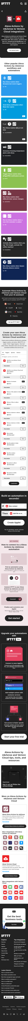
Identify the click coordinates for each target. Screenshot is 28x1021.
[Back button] (2, 11)
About (20, 1009)
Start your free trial (14, 737)
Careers (12, 1006)
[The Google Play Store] (19, 997)
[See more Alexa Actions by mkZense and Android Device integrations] (18, 837)
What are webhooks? (6, 983)
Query (9, 383)
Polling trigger (11, 434)
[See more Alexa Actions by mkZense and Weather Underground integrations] (7, 848)
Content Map (4, 953)
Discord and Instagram (19, 942)
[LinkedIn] (7, 1014)
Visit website (5, 821)
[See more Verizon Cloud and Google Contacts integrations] (7, 887)
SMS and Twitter (18, 955)
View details (7, 365)
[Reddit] (24, 1014)
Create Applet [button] (14, 522)
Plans (2, 957)
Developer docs (5, 959)
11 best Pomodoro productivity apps (10, 985)
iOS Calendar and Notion (20, 944)
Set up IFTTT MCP (14, 322)
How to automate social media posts (10, 990)
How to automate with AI (7, 972)
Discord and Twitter (19, 966)
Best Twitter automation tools (8, 974)
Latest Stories (6, 970)
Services (3, 942)
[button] (26, 4)
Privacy (14, 1009)
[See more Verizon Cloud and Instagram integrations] (18, 897)
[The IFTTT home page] (5, 3)
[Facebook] (4, 1014)
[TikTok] (20, 1014)
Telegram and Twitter (19, 963)
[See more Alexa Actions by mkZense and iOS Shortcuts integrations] (7, 842)
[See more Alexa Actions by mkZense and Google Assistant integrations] (18, 848)
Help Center (4, 951)
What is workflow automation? (8, 979)
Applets (3, 946)
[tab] (2, 353)
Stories (3, 944)
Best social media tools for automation (10, 992)
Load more (14, 483)
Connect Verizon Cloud (11, 876)
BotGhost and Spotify (19, 953)
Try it (23, 365)
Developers (6, 1006)
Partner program (21, 1006)
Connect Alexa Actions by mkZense (14, 826)
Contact (8, 1009)
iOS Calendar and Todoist (20, 961)
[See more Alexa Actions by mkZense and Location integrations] (18, 842)
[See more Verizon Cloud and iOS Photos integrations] (7, 892)
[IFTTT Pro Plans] (23, 382)
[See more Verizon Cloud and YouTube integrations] (18, 892)
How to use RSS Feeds (7, 981)
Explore (4, 940)
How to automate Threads (7, 988)
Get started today (14, 50)
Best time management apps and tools (10, 977)
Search (3, 955)
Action (9, 361)
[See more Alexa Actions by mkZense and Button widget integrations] (7, 837)
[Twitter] (17, 1014)
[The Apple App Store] (8, 997)
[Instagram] (10, 1014)
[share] (26, 11)
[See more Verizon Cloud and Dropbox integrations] (7, 897)
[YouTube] (14, 1014)
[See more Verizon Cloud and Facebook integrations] (18, 887)
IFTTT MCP (4, 948)
